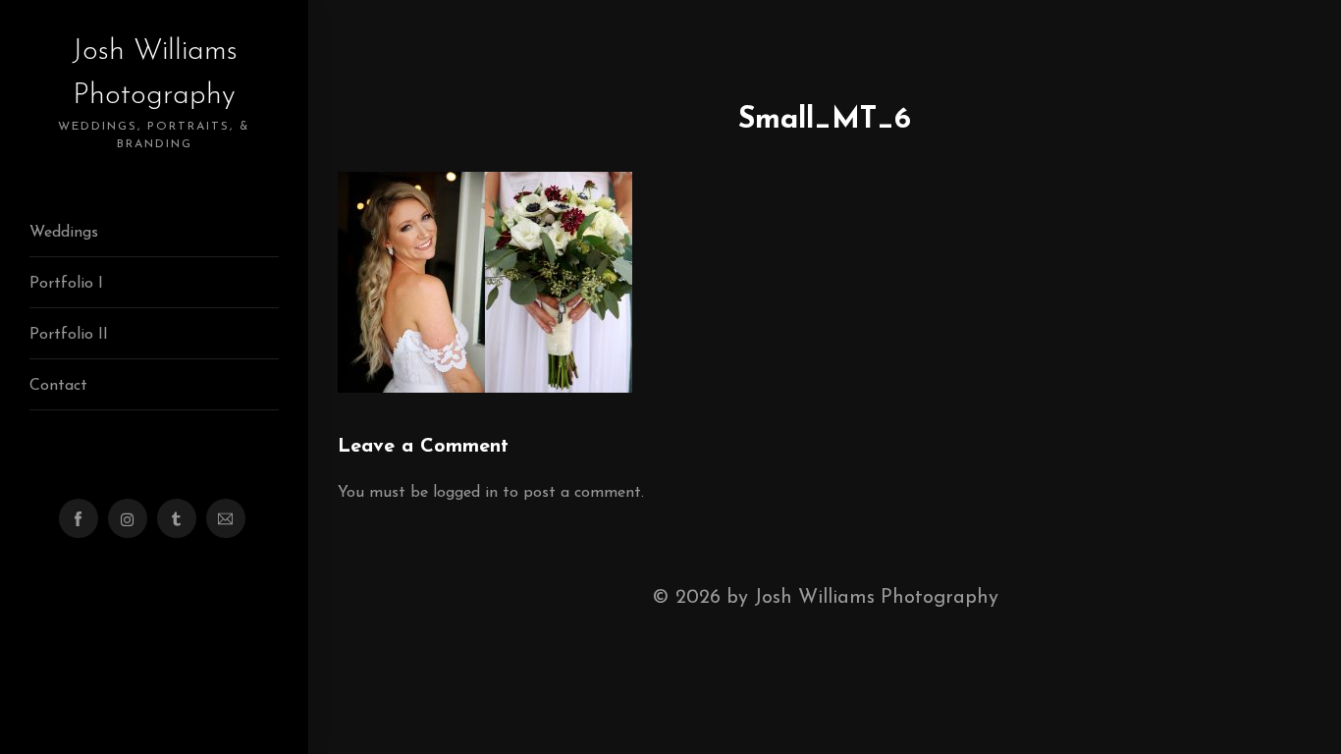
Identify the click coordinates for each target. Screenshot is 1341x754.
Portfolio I (66, 284)
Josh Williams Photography (154, 93)
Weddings (63, 233)
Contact (58, 386)
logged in (465, 493)
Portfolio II (68, 335)
